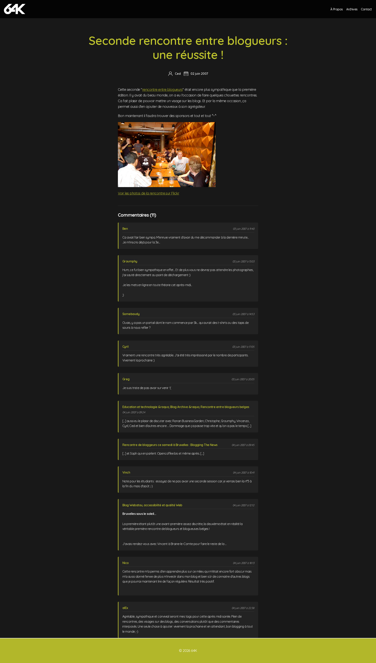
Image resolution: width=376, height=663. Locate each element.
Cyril (125, 347)
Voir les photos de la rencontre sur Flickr (148, 193)
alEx (125, 608)
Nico (125, 563)
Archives (352, 9)
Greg (126, 379)
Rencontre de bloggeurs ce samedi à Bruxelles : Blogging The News (170, 445)
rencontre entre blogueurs (162, 89)
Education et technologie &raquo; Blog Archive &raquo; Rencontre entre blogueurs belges (185, 407)
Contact (366, 9)
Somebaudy (130, 314)
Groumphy (129, 261)
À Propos (336, 9)
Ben (125, 229)
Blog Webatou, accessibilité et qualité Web (152, 505)
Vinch (126, 472)
